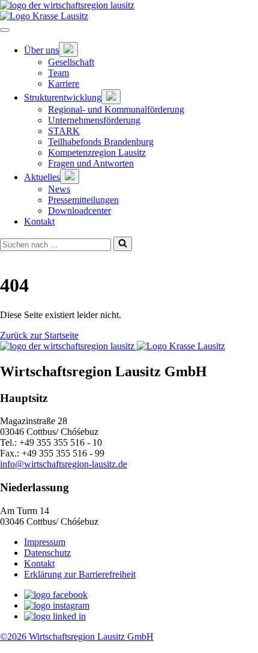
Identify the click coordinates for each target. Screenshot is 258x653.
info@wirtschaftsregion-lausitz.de (63, 464)
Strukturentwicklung (62, 97)
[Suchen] (122, 244)
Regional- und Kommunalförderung (116, 109)
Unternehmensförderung (94, 120)
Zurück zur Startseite (39, 335)
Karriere (63, 83)
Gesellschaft (71, 62)
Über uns (41, 50)
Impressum (44, 542)
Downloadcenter (79, 210)
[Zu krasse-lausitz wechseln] (129, 16)
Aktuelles (42, 177)
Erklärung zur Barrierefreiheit (80, 574)
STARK (64, 131)
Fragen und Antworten (91, 163)
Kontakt (39, 221)
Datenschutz (47, 553)
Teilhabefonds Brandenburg (101, 142)
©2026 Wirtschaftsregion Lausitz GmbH (77, 636)
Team (58, 73)
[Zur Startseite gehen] (129, 5)
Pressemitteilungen (83, 200)
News (59, 189)
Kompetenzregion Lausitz (97, 152)
